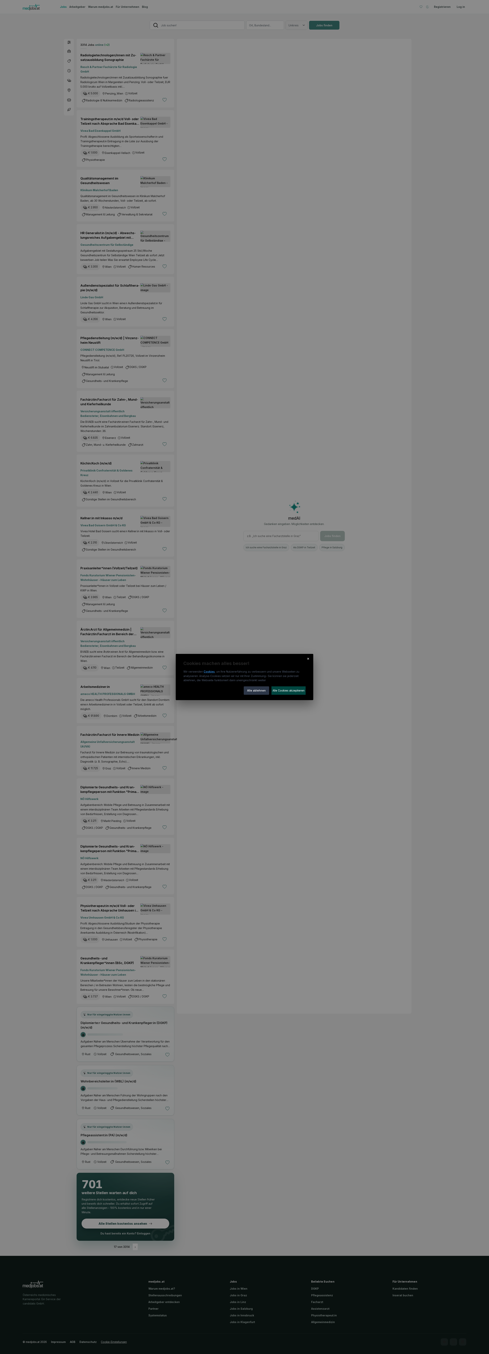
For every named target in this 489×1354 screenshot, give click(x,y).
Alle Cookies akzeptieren (288, 690)
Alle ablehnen (256, 690)
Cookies (209, 671)
